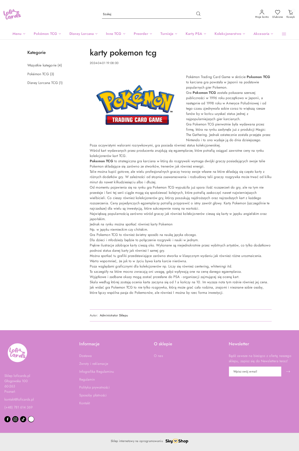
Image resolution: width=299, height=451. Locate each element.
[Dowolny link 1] (31, 419)
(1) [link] (61, 82)
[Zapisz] (288, 371)
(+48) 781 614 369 (18, 407)
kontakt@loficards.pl (19, 399)
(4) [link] (60, 65)
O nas (158, 355)
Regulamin (87, 379)
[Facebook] (7, 419)
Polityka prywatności (94, 387)
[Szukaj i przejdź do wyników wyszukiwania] (198, 14)
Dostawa (85, 355)
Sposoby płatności (93, 395)
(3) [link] (52, 74)
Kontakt (84, 403)
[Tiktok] (23, 419)
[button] (284, 34)
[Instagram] (15, 419)
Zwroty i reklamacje (93, 363)
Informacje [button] (89, 344)
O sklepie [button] (163, 344)
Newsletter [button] (239, 344)
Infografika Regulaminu (96, 371)
